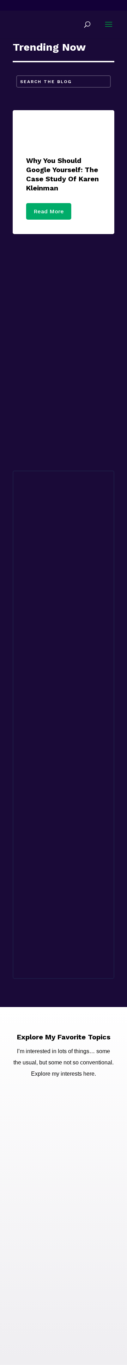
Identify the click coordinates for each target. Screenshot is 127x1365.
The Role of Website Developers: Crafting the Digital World (60, 841)
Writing (63, 276)
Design (88, 705)
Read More (49, 211)
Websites (63, 332)
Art (70, 705)
